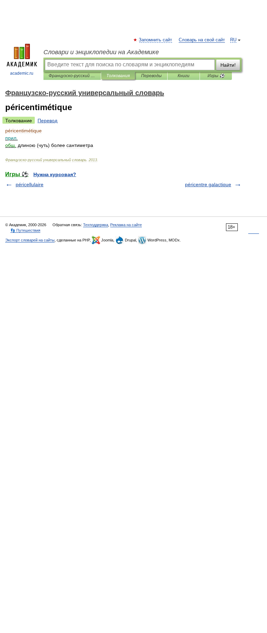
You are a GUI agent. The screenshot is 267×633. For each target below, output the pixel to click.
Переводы (151, 75)
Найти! (228, 65)
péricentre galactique (208, 184)
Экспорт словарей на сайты (30, 240)
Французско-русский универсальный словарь (72, 75)
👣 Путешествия (25, 230)
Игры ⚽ (216, 75)
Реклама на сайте (126, 225)
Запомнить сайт (155, 40)
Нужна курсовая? (54, 174)
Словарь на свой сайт (202, 40)
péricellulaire (29, 184)
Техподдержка (95, 225)
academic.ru (21, 73)
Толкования (118, 75)
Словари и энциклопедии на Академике (101, 52)
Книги (183, 75)
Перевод (47, 120)
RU (233, 40)
